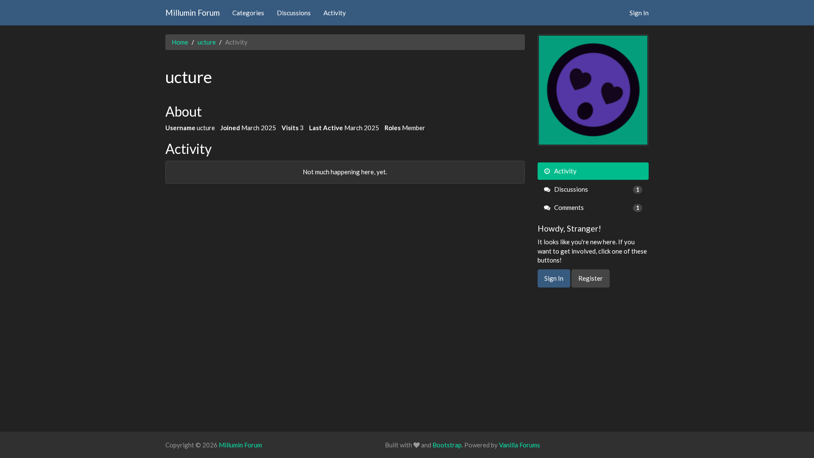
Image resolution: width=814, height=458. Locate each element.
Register (590, 278)
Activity (334, 13)
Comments (596, 207)
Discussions (294, 13)
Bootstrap (447, 445)
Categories (248, 13)
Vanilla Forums (519, 445)
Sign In (639, 13)
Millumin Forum (192, 12)
